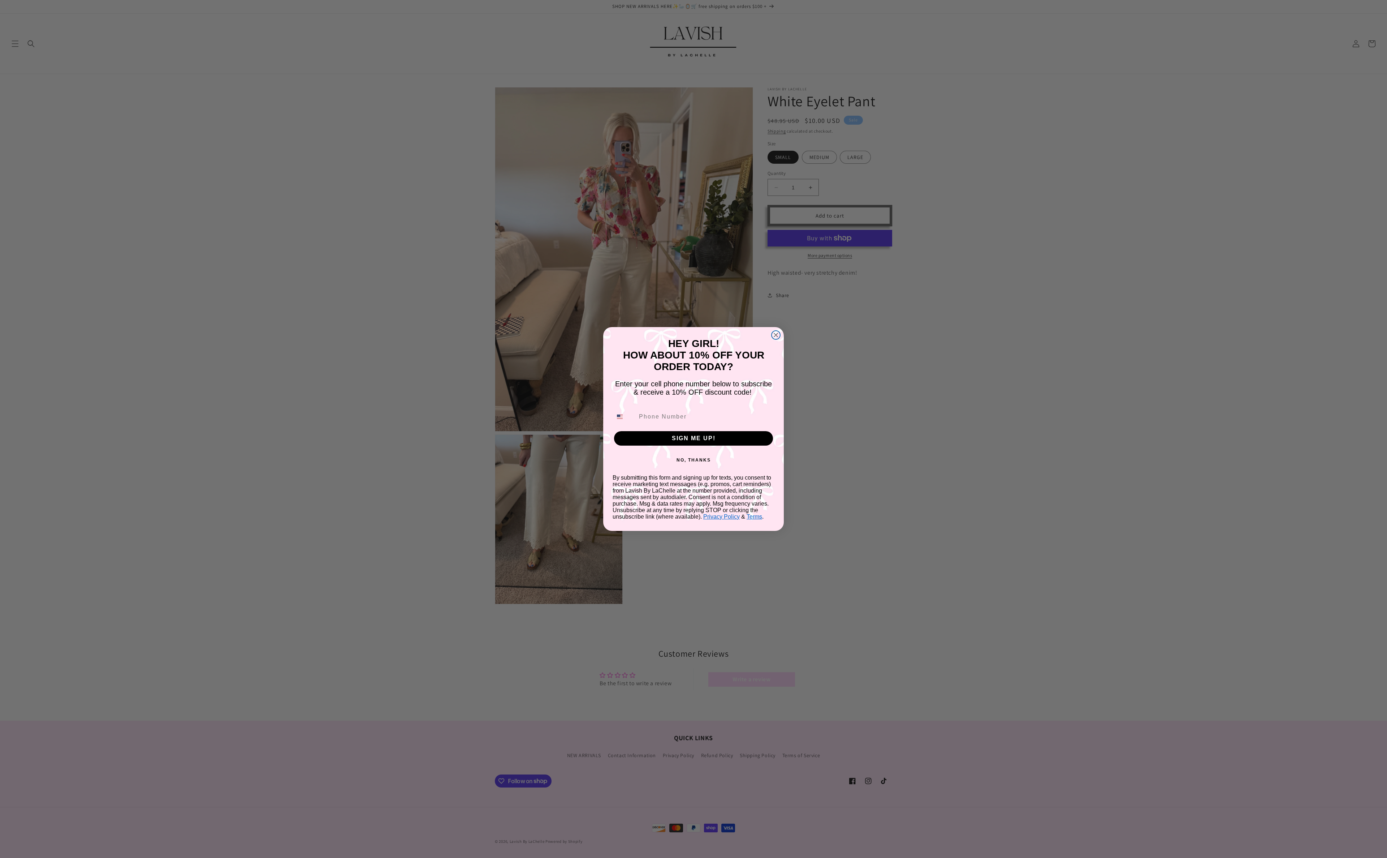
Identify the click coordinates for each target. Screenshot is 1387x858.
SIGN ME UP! (694, 438)
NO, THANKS (694, 460)
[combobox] (624, 417)
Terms (754, 517)
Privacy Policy (721, 517)
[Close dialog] (776, 335)
